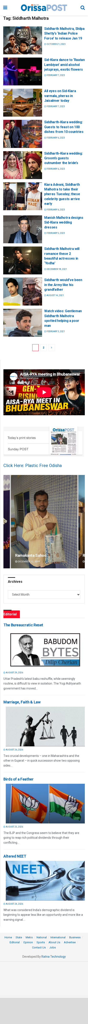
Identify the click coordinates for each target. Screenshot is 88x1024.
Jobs (52, 947)
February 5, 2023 (55, 233)
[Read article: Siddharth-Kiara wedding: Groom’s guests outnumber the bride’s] (22, 165)
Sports (41, 942)
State (19, 937)
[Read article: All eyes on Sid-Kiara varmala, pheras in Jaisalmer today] (22, 103)
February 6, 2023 (55, 138)
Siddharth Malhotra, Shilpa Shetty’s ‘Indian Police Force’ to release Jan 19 (64, 33)
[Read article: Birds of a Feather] (45, 803)
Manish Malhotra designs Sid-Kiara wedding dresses (63, 222)
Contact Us (39, 947)
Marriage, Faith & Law (21, 702)
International (58, 937)
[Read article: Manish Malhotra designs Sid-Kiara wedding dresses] (22, 229)
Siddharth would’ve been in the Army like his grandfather (63, 285)
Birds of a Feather (18, 779)
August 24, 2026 (14, 904)
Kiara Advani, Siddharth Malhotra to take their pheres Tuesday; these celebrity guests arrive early (62, 194)
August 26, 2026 (14, 750)
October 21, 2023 (56, 44)
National (42, 937)
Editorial (15, 942)
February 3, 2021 (55, 331)
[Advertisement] (44, 1010)
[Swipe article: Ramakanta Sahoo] (44, 521)
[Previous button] (6, 521)
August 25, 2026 (14, 827)
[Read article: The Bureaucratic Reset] (45, 649)
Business (75, 937)
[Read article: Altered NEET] (45, 881)
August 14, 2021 (55, 295)
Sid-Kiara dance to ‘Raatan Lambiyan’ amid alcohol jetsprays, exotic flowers (64, 65)
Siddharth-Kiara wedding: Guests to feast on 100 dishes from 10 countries (63, 127)
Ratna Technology (53, 956)
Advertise (70, 942)
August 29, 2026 (14, 672)
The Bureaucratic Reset (23, 625)
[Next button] (81, 521)
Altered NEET (14, 856)
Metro (29, 937)
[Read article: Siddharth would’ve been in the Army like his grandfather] (22, 292)
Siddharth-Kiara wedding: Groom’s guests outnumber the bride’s (63, 158)
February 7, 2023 (55, 75)
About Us (54, 942)
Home (8, 937)
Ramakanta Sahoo (31, 555)
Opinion (28, 942)
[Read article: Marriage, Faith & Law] (45, 726)
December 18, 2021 (56, 269)
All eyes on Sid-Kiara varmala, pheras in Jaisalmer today (60, 96)
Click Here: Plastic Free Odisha (32, 465)
